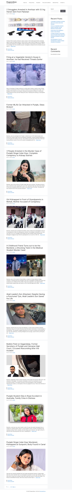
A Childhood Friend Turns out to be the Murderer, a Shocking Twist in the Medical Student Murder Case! (24, 248)
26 (11, 486)
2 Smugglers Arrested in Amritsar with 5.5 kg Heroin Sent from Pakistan (25, 10)
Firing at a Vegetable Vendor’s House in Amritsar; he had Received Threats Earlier (24, 58)
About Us (25, 2)
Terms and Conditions (46, 2)
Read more (13, 46)
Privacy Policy (31, 2)
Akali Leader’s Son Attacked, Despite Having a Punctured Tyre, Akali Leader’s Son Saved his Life (25, 296)
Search (52, 9)
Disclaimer (38, 2)
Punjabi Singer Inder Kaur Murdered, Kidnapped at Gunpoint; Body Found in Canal (25, 443)
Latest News (10, 96)
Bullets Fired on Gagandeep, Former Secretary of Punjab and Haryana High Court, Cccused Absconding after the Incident (23, 347)
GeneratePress (43, 491)
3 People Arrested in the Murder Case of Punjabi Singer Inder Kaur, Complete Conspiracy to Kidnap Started (23, 153)
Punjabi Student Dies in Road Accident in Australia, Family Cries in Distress (24, 397)
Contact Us (62, 2)
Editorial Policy (55, 2)
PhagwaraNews (11, 2)
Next (14, 486)
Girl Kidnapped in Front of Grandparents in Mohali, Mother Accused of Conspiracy (24, 200)
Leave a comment (11, 50)
